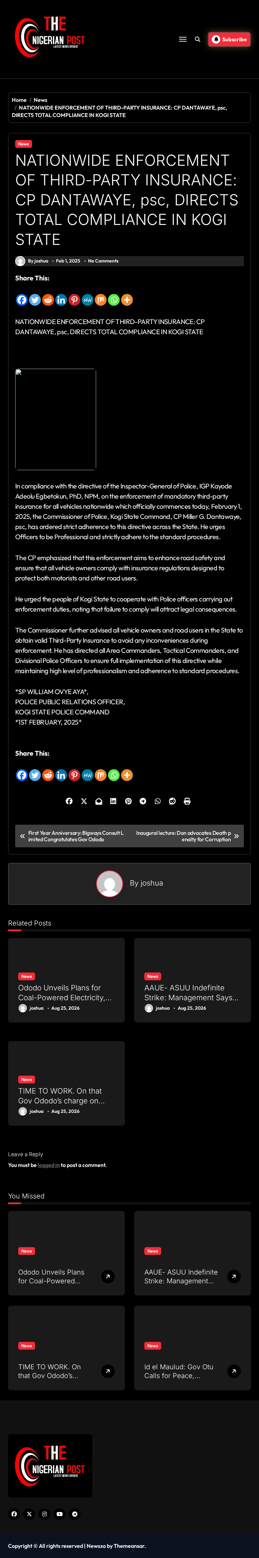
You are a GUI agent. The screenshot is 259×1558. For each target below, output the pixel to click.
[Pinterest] (74, 295)
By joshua (38, 261)
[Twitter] (35, 295)
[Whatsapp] (114, 295)
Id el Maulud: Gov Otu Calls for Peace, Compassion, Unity (178, 1376)
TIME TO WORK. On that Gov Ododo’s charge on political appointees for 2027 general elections (60, 1105)
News (23, 143)
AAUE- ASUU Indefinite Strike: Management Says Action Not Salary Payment (190, 997)
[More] (127, 295)
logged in (49, 1165)
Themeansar (129, 1545)
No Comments (103, 261)
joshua (152, 882)
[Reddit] (48, 295)
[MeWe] (87, 295)
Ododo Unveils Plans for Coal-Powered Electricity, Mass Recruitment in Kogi (61, 997)
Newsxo (96, 1545)
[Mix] (101, 295)
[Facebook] (22, 295)
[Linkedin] (61, 295)
